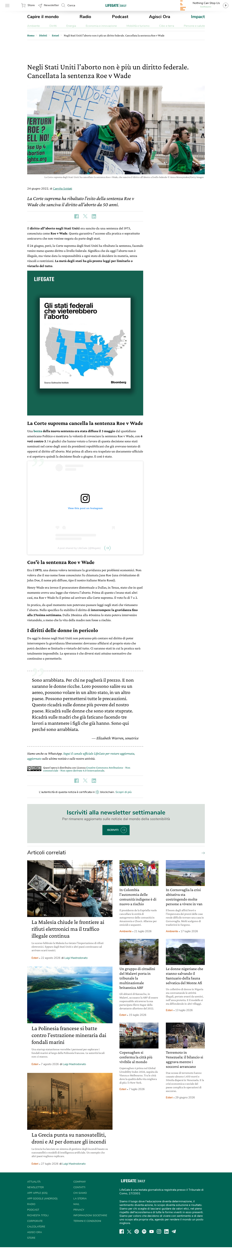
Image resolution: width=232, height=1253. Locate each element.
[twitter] (129, 1231)
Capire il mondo (43, 17)
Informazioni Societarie (90, 1215)
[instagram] (159, 1231)
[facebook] (121, 1231)
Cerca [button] (71, 5)
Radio (85, 17)
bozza (38, 431)
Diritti (53, 26)
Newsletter (51, 5)
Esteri (35, 958)
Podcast (120, 17)
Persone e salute (194, 26)
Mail (76, 1204)
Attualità (34, 1181)
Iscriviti (113, 830)
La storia (80, 1198)
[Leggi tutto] (202, 852)
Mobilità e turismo (138, 26)
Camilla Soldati (62, 189)
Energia (71, 26)
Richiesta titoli (38, 1215)
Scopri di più (123, 792)
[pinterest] (136, 1231)
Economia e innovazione (101, 26)
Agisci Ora (159, 17)
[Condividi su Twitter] (85, 216)
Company (79, 1181)
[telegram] (174, 1231)
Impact (198, 17)
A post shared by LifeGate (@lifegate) (79, 548)
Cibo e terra (166, 26)
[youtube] (151, 1231)
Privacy (78, 1210)
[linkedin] (166, 1231)
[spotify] (144, 1231)
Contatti (79, 1187)
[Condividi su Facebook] (76, 216)
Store (31, 5)
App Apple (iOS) (37, 1193)
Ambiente (33, 26)
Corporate (35, 1221)
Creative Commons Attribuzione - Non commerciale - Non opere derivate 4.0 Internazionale (86, 769)
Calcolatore (36, 1226)
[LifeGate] (116, 5)
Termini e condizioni (87, 1221)
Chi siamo (80, 1193)
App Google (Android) (42, 1198)
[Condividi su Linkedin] (94, 216)
